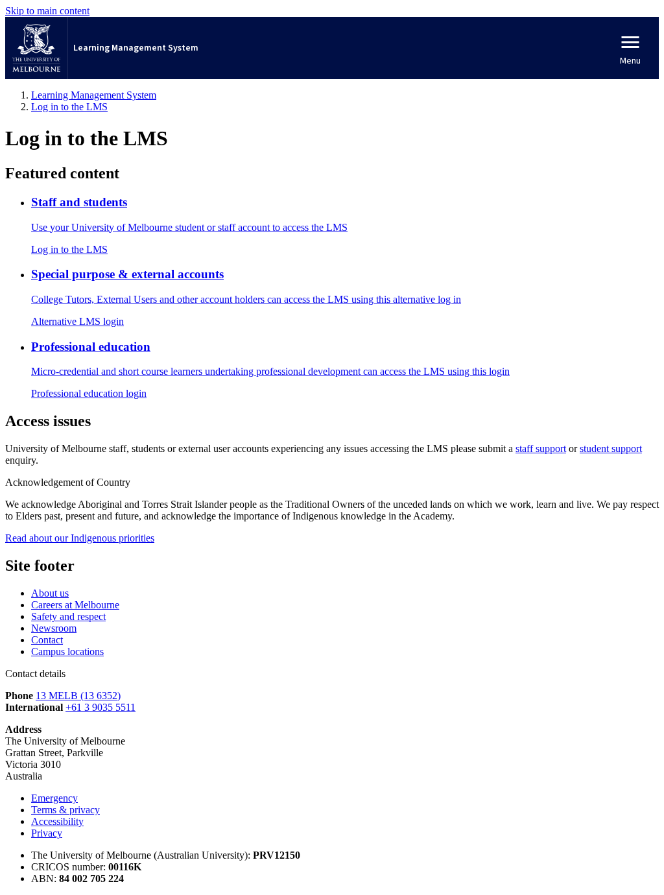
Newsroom (54, 628)
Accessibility (57, 821)
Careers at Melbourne (75, 604)
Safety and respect (68, 616)
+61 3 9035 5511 (100, 707)
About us (50, 593)
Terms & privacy (65, 809)
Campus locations (67, 651)
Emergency (54, 798)
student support (611, 448)
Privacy (46, 833)
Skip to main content (47, 10)
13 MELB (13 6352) (78, 695)
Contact (47, 639)
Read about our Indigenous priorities (79, 537)
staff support (541, 448)
